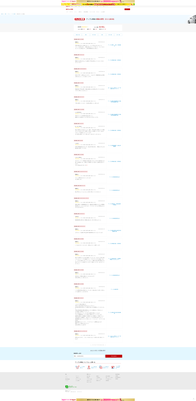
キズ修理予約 (98, 377)
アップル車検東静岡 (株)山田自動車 (114, 146)
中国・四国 (110, 34)
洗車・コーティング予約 (109, 377)
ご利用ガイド (77, 377)
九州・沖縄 (118, 34)
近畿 (102, 34)
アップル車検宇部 (115, 289)
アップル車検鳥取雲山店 (114, 190)
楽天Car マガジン (89, 380)
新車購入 (97, 376)
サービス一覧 (67, 391)
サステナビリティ (79, 391)
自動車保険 (107, 380)
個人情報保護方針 (117, 377)
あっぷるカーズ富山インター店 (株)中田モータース (114, 88)
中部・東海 (94, 34)
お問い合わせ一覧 (73, 391)
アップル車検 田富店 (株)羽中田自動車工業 (114, 231)
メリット (66, 377)
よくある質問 (77, 380)
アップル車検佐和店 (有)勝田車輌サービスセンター (114, 259)
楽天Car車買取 (108, 376)
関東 (86, 34)
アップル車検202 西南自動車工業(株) (114, 204)
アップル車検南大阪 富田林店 (114, 60)
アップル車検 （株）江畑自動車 (114, 45)
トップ (66, 376)
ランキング (66, 380)
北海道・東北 (78, 34)
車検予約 (88, 377)
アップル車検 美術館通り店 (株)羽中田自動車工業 (114, 101)
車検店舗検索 (114, 356)
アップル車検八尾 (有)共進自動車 (114, 313)
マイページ (77, 376)
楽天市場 (128, 6)
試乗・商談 (88, 376)
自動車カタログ (98, 380)
